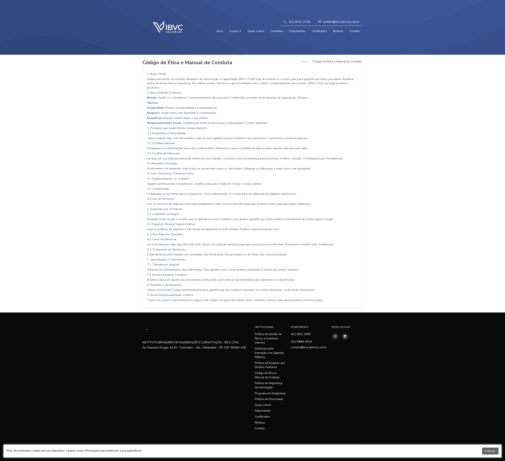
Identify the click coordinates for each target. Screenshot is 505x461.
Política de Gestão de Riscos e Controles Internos (268, 338)
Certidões (277, 31)
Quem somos (256, 31)
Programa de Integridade (270, 393)
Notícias (338, 31)
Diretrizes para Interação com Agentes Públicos (269, 353)
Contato (355, 31)
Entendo (490, 451)
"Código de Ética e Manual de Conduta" (337, 61)
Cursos (234, 31)
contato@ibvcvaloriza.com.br (341, 22)
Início (220, 31)
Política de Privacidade (269, 399)
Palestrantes (297, 31)
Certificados (319, 31)
